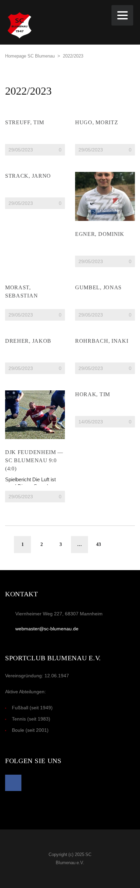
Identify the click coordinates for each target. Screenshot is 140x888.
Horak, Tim (92, 394)
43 (98, 544)
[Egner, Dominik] (105, 196)
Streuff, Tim (24, 122)
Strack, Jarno (28, 176)
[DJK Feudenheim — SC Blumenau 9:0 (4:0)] (35, 414)
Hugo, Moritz (96, 122)
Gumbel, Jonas (98, 287)
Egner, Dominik (99, 234)
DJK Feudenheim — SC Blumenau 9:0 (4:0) (34, 460)
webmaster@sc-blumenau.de (46, 628)
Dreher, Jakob (28, 341)
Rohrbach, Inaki (101, 341)
